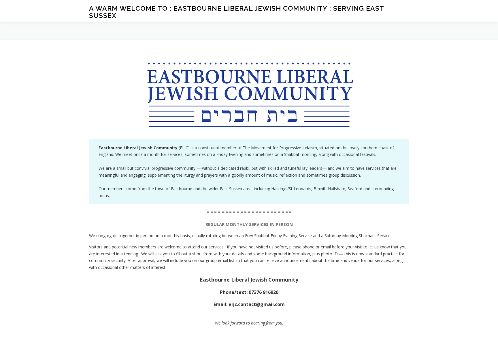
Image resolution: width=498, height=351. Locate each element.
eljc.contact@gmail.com (257, 304)
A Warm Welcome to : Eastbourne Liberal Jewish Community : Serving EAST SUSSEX (236, 11)
